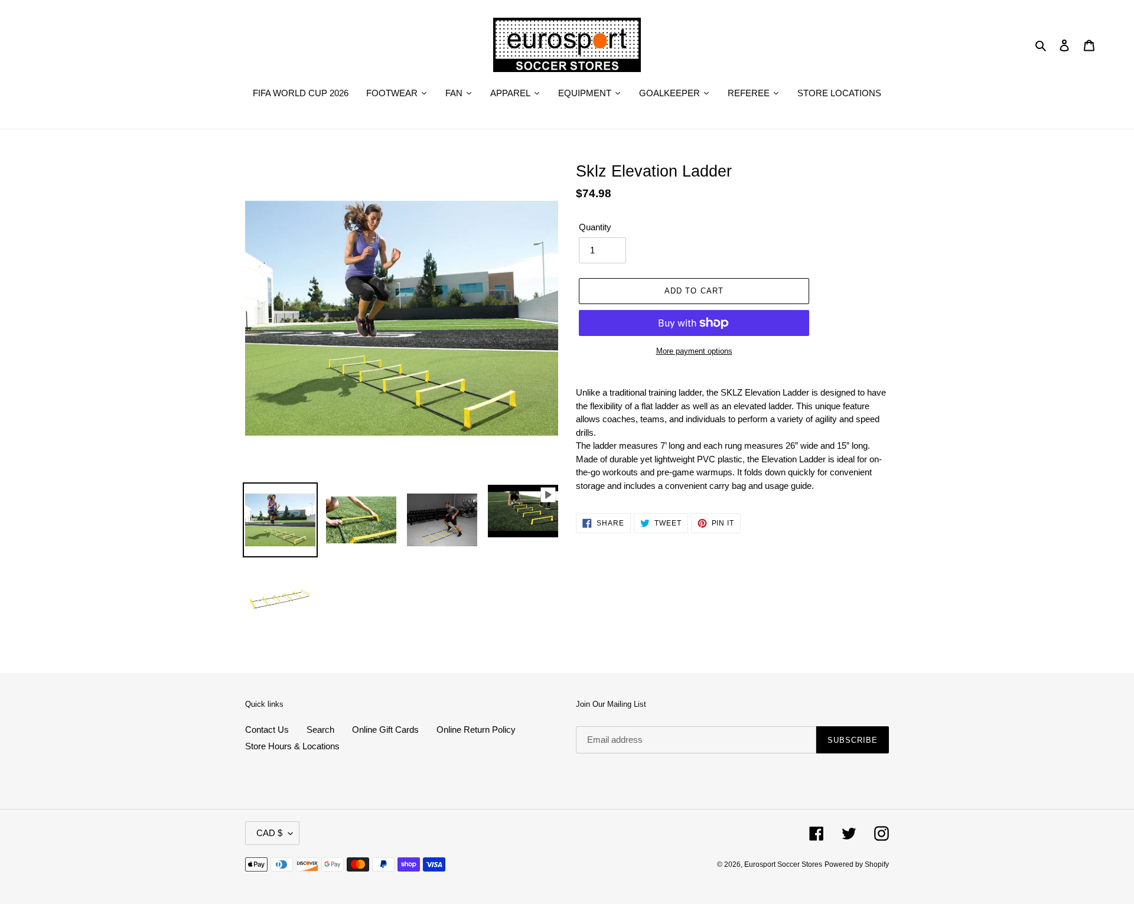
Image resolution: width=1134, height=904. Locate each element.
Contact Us (267, 729)
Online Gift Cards (385, 729)
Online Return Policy (476, 729)
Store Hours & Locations (292, 746)
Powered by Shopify (857, 864)
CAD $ (269, 833)
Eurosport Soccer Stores (783, 864)
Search (320, 729)
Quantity (595, 227)
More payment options (694, 351)
